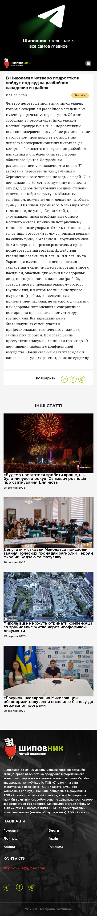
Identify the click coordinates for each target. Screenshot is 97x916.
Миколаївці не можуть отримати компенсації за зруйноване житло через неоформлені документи (48, 627)
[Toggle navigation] (88, 65)
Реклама (55, 847)
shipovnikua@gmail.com (24, 868)
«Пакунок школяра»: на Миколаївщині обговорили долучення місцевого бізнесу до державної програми (48, 701)
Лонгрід (10, 838)
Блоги (53, 830)
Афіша (9, 847)
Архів (53, 838)
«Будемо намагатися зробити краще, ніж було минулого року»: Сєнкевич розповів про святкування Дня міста (45, 478)
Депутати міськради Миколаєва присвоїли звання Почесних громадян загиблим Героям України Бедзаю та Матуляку (48, 553)
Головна (11, 830)
